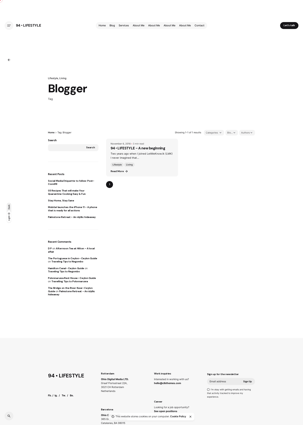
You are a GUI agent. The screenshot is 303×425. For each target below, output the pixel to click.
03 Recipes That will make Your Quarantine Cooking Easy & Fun (67, 192)
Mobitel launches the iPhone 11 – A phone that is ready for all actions (72, 209)
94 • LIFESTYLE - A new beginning (138, 148)
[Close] (190, 416)
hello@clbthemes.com (167, 383)
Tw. (64, 395)
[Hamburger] (9, 25)
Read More (117, 171)
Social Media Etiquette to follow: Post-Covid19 (71, 182)
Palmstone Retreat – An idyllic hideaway (72, 217)
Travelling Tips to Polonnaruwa (69, 281)
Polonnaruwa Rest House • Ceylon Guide (72, 278)
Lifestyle (53, 78)
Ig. (56, 395)
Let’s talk (289, 25)
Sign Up (247, 381)
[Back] (9, 59)
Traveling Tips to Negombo (67, 261)
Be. (72, 395)
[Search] (9, 416)
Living (62, 78)
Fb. (50, 395)
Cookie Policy (178, 416)
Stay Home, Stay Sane (61, 200)
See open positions (165, 411)
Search (52, 140)
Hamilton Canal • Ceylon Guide (66, 268)
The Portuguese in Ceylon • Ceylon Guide (72, 258)
